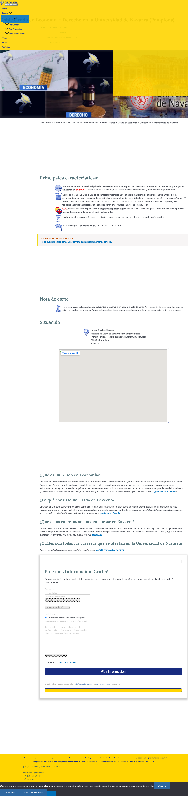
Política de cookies (33, 792)
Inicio (4, 8)
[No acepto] (51, 793)
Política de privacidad (33, 772)
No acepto (9, 792)
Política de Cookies (33, 776)
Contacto (29, 779)
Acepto (162, 785)
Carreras (6, 46)
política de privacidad (66, 662)
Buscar (5, 13)
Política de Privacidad (84, 684)
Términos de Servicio (103, 684)
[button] (10, 13)
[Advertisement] (113, 148)
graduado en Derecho (110, 513)
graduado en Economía (165, 491)
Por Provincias (15, 29)
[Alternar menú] (15, 18)
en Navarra (97, 534)
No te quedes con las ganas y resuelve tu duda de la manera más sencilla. (76, 241)
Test (4, 38)
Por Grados (14, 24)
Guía (4, 42)
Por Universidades (17, 33)
